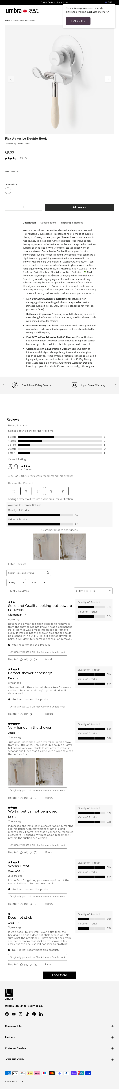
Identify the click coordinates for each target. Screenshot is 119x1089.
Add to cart (79, 207)
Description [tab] (29, 223)
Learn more (78, 21)
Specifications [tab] (48, 223)
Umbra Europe (17, 1081)
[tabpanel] (59, 298)
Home (7, 20)
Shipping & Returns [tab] (72, 223)
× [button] (113, 6)
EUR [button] (109, 2)
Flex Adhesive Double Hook (24, 20)
